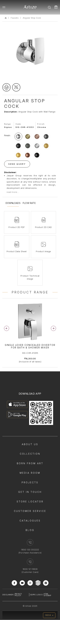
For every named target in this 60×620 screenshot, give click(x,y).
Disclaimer (7, 595)
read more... (13, 192)
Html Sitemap (47, 594)
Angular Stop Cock (32, 18)
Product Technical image (29, 277)
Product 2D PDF (16, 227)
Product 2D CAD (43, 227)
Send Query (17, 164)
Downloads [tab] (13, 203)
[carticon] (56, 7)
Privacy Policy (18, 594)
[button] (53, 328)
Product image (43, 251)
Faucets (14, 18)
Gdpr (32, 595)
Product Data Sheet (17, 251)
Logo (39, 595)
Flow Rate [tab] (29, 203)
